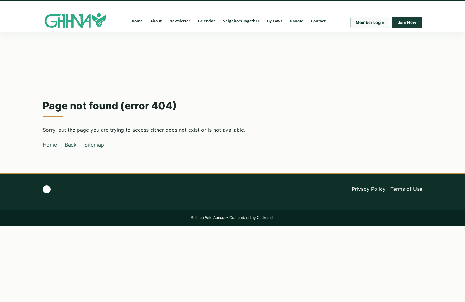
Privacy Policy (369, 189)
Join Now (407, 22)
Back (71, 145)
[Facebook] (47, 189)
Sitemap (94, 145)
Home (50, 145)
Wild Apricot (215, 217)
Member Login (370, 22)
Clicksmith (266, 217)
